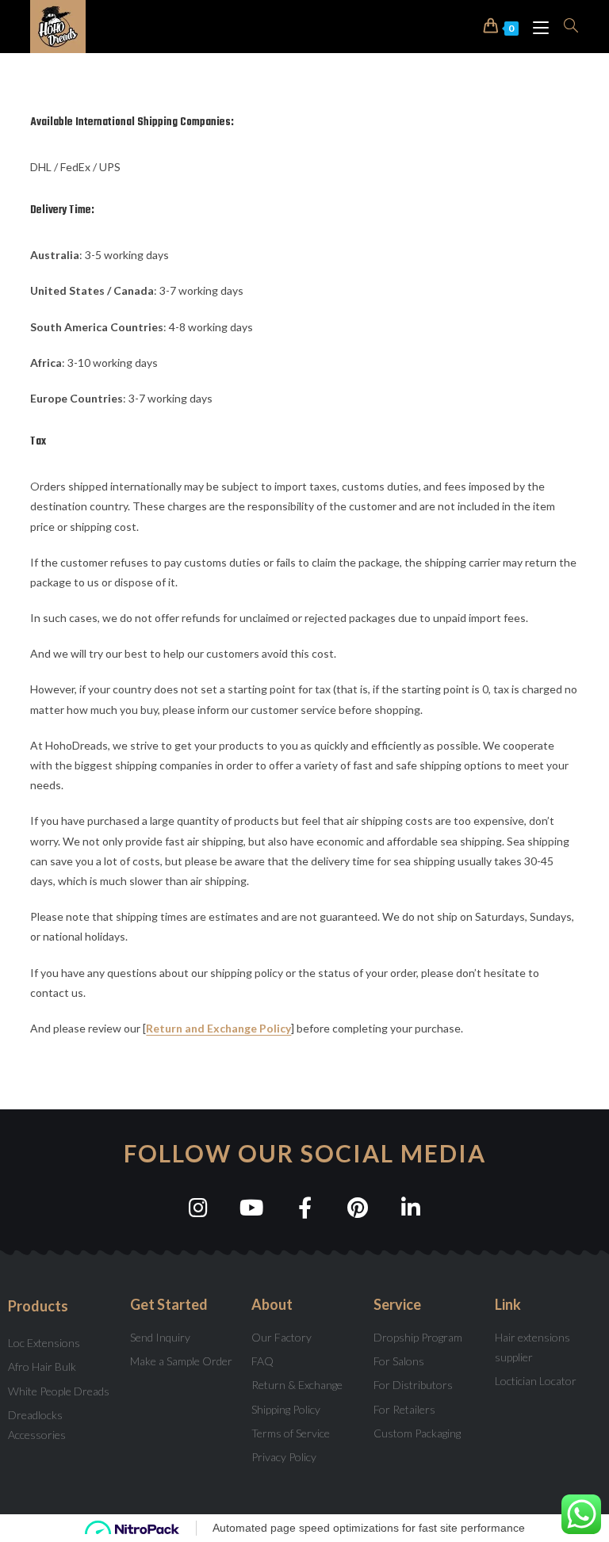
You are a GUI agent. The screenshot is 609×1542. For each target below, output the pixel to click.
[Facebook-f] (305, 1207)
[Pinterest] (358, 1207)
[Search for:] (565, 26)
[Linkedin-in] (411, 1207)
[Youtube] (251, 1207)
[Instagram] (198, 1207)
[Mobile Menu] (536, 26)
